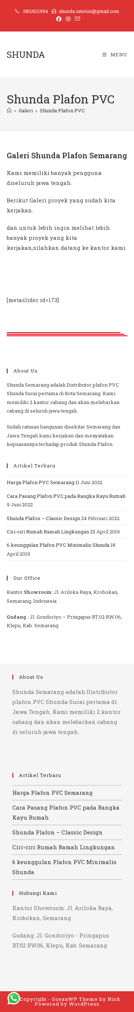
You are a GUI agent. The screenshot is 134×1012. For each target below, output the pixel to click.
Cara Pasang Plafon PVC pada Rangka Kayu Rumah (66, 496)
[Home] (9, 110)
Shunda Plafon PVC (62, 110)
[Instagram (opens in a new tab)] (68, 19)
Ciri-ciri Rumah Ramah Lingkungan (48, 531)
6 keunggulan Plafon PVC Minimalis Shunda (58, 545)
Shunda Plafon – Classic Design (43, 518)
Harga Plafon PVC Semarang (40, 482)
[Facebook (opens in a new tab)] (59, 19)
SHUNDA (26, 54)
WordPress (84, 1004)
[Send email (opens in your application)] (76, 19)
